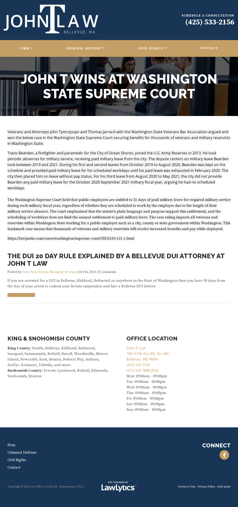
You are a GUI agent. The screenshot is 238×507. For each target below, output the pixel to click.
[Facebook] (224, 455)
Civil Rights (151, 49)
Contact (209, 48)
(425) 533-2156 (209, 22)
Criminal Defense (83, 49)
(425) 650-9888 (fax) (142, 370)
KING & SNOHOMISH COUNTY (48, 338)
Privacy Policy (206, 486)
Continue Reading (20, 295)
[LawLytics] (119, 486)
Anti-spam (224, 486)
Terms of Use (186, 486)
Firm (25, 49)
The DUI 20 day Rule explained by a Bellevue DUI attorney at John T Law (116, 259)
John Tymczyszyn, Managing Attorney (50, 272)
